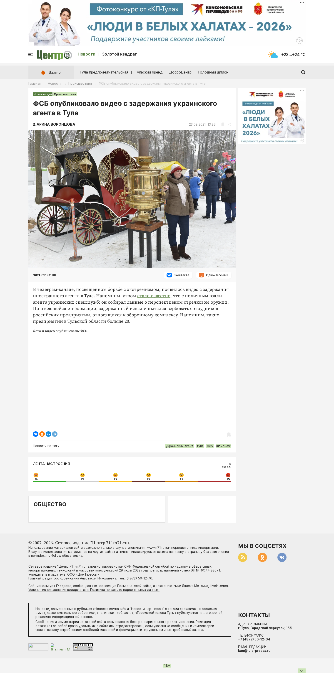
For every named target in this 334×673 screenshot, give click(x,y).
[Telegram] (54, 434)
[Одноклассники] (42, 434)
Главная (34, 83)
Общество (50, 504)
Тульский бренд (149, 72)
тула (200, 446)
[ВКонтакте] (35, 434)
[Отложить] (222, 124)
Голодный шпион (213, 72)
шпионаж (223, 446)
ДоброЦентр (180, 72)
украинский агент (179, 446)
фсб (210, 446)
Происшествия (80, 83)
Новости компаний (109, 609)
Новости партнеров (147, 609)
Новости (86, 54)
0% (36, 479)
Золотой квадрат (119, 54)
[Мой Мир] (48, 434)
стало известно (153, 296)
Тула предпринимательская (104, 72)
